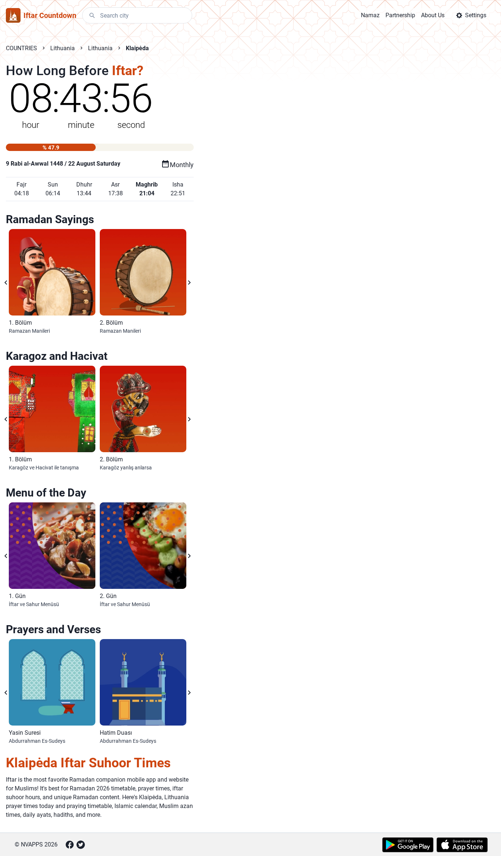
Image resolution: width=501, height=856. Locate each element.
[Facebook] (69, 844)
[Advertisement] (315, 180)
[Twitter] (80, 844)
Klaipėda (137, 48)
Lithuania (62, 48)
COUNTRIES (21, 48)
